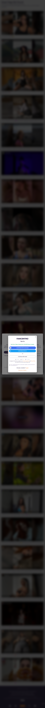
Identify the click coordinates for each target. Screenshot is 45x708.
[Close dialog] (35, 337)
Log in (27, 367)
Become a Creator (22, 370)
